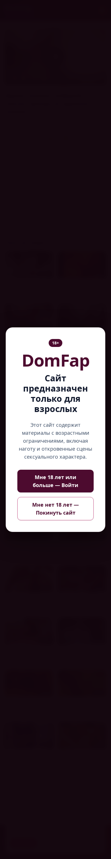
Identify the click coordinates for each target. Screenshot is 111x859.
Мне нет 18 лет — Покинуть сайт (55, 508)
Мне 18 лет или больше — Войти (55, 481)
